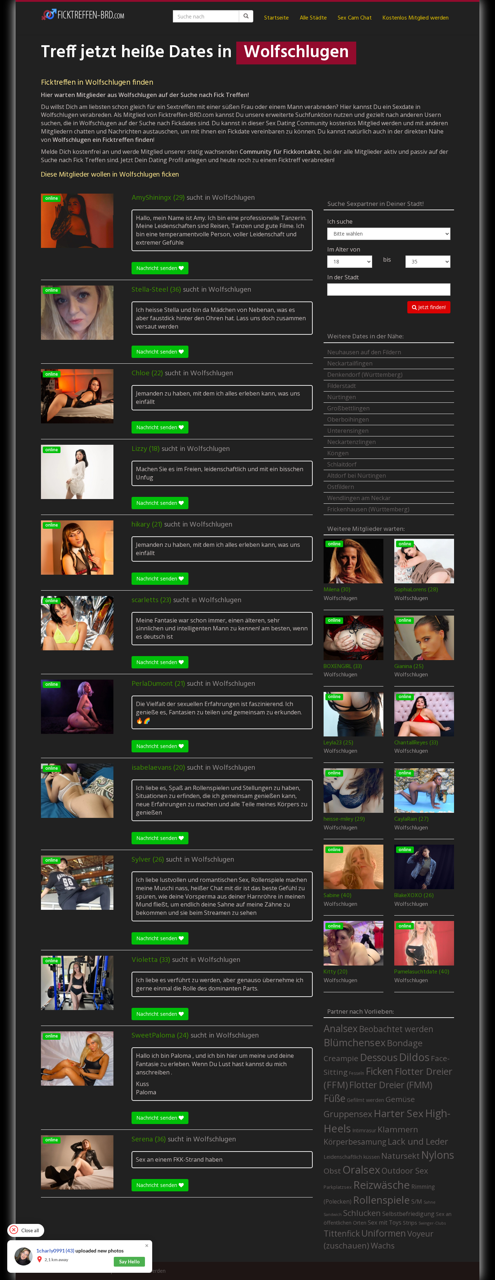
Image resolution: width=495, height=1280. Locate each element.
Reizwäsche (381, 1185)
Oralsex (361, 1169)
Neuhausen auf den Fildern (364, 352)
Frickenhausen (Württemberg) (368, 509)
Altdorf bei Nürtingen (356, 476)
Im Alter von (343, 249)
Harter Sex (399, 1113)
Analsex (341, 1028)
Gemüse (400, 1099)
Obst (332, 1171)
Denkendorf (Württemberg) (365, 375)
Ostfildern (340, 487)
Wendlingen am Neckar (359, 498)
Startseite (276, 18)
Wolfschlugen (233, 198)
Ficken (379, 1071)
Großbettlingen (348, 408)
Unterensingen (348, 431)
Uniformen (383, 1233)
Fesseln (356, 1073)
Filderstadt (341, 386)
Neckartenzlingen (351, 442)
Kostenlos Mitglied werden (416, 18)
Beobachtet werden (396, 1029)
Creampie (341, 1058)
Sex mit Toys (385, 1222)
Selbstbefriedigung (408, 1214)
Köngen (338, 453)
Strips (410, 1222)
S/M (416, 1201)
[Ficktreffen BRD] (83, 18)
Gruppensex (348, 1114)
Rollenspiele (381, 1200)
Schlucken (362, 1213)
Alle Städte (313, 18)
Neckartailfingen (350, 363)
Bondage (405, 1043)
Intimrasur (364, 1130)
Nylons (437, 1155)
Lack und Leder (418, 1141)
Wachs (383, 1245)
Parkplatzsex (338, 1187)
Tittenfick (342, 1233)
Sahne (430, 1202)
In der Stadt (343, 277)
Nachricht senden (157, 268)
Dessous (379, 1057)
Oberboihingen (348, 419)
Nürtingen (341, 397)
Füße (334, 1098)
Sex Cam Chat (355, 18)
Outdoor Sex (405, 1170)
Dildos (414, 1057)
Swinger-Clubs (432, 1223)
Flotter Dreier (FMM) (390, 1084)
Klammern (398, 1129)
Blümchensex (355, 1042)
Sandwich (333, 1214)
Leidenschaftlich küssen (352, 1156)
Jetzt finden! (431, 307)
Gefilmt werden (365, 1099)
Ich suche (340, 221)
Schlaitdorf (342, 464)
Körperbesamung (355, 1142)
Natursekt (400, 1155)
